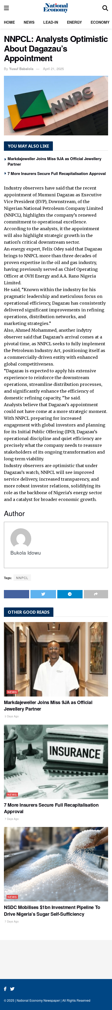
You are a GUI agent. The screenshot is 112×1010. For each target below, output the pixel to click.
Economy (100, 22)
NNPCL (22, 577)
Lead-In (50, 22)
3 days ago (11, 716)
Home (9, 22)
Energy (74, 22)
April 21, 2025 (53, 68)
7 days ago (11, 819)
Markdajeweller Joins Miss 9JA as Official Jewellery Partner (54, 161)
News (29, 22)
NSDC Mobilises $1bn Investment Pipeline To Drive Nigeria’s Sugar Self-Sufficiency (52, 910)
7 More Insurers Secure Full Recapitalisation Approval (57, 173)
